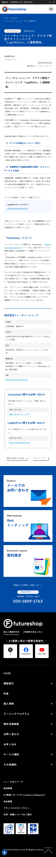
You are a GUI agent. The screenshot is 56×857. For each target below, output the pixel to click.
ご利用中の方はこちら (32, 632)
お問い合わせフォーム (18, 414)
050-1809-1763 (28, 601)
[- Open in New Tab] (9, 832)
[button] (49, 2)
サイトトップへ (39, 458)
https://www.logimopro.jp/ (17, 208)
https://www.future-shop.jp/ (17, 380)
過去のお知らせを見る (15, 458)
